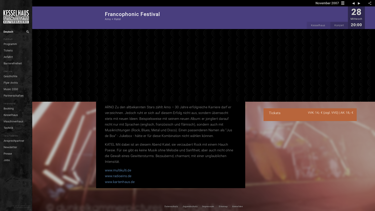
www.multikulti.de (118, 170)
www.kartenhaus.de (120, 182)
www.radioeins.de (118, 176)
